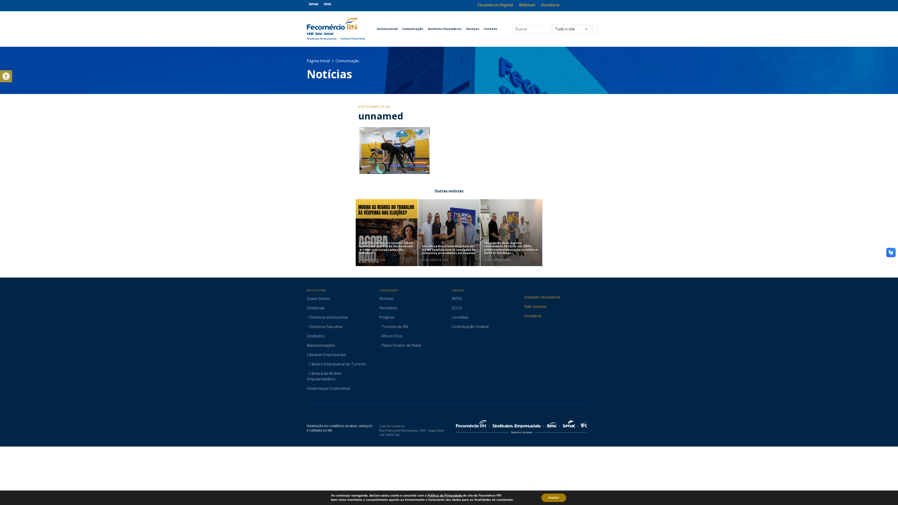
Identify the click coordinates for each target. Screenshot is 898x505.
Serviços (472, 29)
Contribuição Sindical (470, 326)
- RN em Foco (390, 336)
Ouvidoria (532, 315)
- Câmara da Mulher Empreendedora (324, 376)
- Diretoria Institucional (327, 317)
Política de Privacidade (445, 495)
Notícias (329, 74)
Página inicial (318, 60)
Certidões (460, 317)
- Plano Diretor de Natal (400, 345)
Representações (321, 345)
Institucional (387, 29)
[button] (6, 76)
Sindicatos (316, 336)
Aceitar (553, 497)
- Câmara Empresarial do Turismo (336, 364)
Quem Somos (318, 298)
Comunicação (412, 29)
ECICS (457, 307)
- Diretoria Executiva (324, 326)
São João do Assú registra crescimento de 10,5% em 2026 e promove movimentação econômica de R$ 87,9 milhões (511, 248)
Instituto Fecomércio (444, 29)
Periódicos (388, 307)
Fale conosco (535, 306)
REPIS (457, 298)
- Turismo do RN (393, 326)
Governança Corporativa (328, 388)
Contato (490, 29)
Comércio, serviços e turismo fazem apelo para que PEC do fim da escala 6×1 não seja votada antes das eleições (386, 248)
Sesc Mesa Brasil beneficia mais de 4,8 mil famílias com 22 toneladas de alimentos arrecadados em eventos (449, 249)
